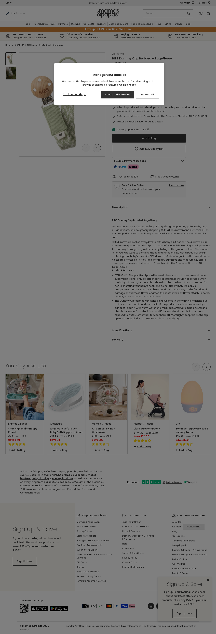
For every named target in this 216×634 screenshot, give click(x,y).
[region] (109, 84)
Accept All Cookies (117, 94)
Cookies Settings (74, 94)
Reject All (147, 94)
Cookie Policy (127, 84)
